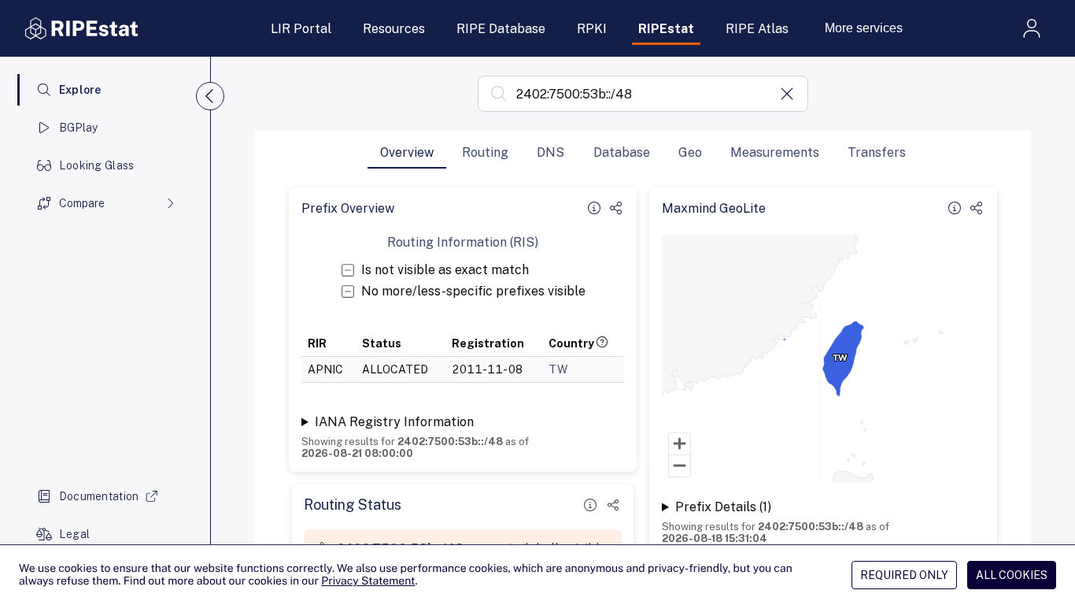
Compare (82, 203)
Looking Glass (97, 165)
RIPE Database (500, 28)
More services (864, 28)
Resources (394, 28)
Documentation (99, 496)
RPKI (592, 28)
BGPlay (78, 127)
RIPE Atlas (757, 28)
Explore (80, 90)
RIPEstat (666, 28)
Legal (74, 534)
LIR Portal (301, 28)
